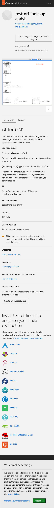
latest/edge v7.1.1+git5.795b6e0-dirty (34, 38)
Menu (49, 3)
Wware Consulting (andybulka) (28, 24)
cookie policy (13, 494)
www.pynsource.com (11, 254)
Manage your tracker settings (17, 501)
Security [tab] (21, 120)
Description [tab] (9, 120)
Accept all (39, 501)
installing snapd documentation (29, 338)
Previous (42, 109)
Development (21, 27)
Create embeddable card (15, 301)
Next (49, 109)
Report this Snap (9, 279)
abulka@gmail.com (10, 266)
